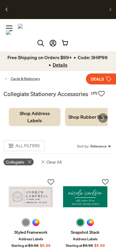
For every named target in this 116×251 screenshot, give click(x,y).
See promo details (63, 12)
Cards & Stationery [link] (25, 78)
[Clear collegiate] (29, 162)
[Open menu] (9, 28)
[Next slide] (103, 118)
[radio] (26, 222)
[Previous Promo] (7, 9)
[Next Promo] (110, 9)
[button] (53, 43)
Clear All (54, 162)
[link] (34, 117)
